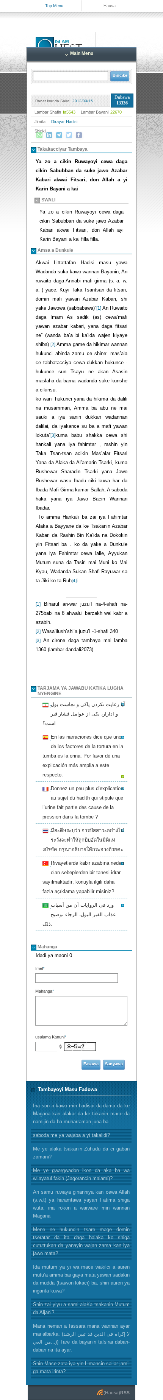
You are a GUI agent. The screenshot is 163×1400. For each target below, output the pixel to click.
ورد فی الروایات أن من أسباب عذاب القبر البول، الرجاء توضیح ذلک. (79, 914)
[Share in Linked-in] (49, 135)
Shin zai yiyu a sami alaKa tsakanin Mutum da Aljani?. (81, 1308)
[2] (52, 344)
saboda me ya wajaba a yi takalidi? (71, 1135)
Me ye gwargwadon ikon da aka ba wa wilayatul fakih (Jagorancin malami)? (81, 1174)
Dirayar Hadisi (64, 121)
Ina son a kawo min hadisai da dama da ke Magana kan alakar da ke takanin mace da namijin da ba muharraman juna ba (81, 1113)
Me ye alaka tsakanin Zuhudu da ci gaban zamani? (81, 1153)
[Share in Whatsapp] (39, 135)
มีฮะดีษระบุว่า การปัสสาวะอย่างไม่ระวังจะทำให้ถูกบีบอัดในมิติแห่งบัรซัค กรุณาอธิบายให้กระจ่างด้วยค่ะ (83, 840)
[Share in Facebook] (79, 135)
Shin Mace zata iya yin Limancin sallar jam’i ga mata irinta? (81, 1367)
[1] (98, 308)
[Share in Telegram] (59, 135)
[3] (52, 435)
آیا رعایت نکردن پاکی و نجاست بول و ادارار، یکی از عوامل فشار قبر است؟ (83, 714)
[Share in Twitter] (69, 135)
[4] (74, 580)
